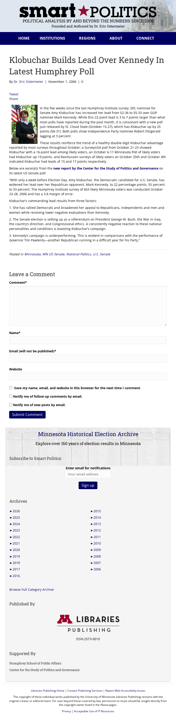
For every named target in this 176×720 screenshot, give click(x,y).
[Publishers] (88, 623)
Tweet (13, 94)
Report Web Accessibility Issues (125, 691)
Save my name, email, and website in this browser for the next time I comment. (77, 388)
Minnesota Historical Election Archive (88, 434)
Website (15, 369)
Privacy (66, 711)
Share (13, 99)
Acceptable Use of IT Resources (94, 711)
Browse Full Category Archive (31, 589)
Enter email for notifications (88, 468)
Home (24, 38)
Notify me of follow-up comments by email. (47, 396)
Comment (18, 282)
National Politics (78, 254)
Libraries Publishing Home (47, 691)
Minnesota (32, 254)
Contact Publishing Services (84, 691)
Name (14, 333)
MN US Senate (53, 254)
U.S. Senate (101, 254)
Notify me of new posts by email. (39, 405)
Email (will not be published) (32, 351)
